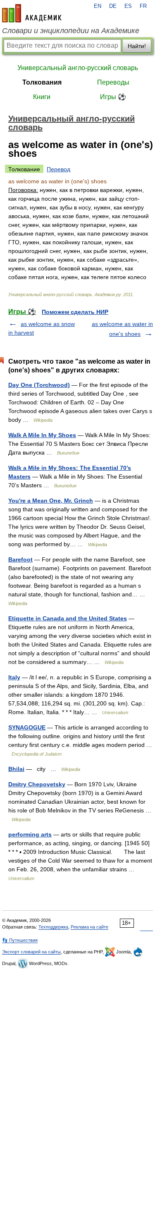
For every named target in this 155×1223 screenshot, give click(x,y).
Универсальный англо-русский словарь (77, 67)
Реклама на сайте (89, 926)
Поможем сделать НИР (75, 312)
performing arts (30, 834)
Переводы (113, 82)
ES (128, 6)
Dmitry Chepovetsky (36, 784)
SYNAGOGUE (26, 727)
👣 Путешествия (20, 940)
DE (113, 6)
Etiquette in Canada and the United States (67, 618)
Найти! (137, 46)
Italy (14, 677)
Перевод (58, 169)
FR (143, 6)
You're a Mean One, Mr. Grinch (50, 500)
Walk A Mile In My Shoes (42, 435)
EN (97, 6)
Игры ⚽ (113, 96)
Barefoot (20, 559)
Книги (41, 96)
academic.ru (32, 13)
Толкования (42, 82)
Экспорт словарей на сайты (31, 951)
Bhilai (16, 769)
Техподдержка (53, 926)
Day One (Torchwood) (39, 385)
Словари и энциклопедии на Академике (70, 31)
